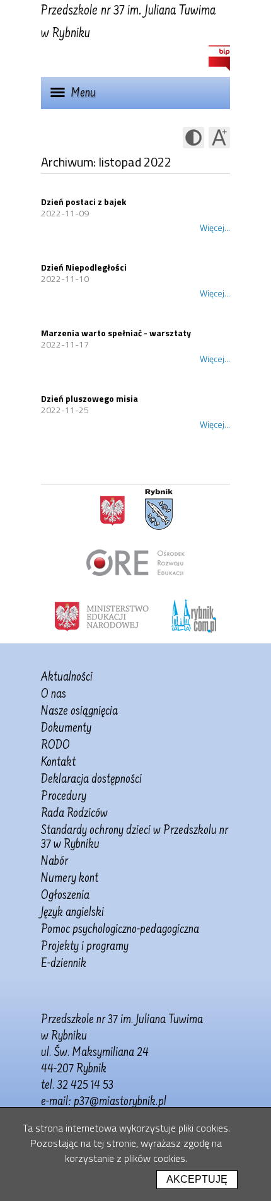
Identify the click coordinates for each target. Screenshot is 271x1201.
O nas (53, 694)
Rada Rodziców (74, 814)
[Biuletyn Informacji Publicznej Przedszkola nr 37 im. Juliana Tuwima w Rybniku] (219, 58)
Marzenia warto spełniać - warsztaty (116, 332)
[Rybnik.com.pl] (193, 615)
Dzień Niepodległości (84, 267)
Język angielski (72, 913)
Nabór (54, 862)
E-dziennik (63, 964)
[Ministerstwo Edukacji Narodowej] (102, 615)
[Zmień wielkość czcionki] (219, 137)
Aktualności (67, 677)
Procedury (63, 797)
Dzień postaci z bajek (83, 201)
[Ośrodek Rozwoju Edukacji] (135, 562)
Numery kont (69, 879)
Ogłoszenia (65, 896)
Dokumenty (66, 728)
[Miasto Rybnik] (159, 509)
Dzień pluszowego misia (89, 398)
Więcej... (215, 227)
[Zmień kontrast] (193, 137)
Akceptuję (197, 1179)
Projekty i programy (85, 947)
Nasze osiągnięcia (79, 711)
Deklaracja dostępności (91, 780)
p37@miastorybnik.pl (120, 1102)
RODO (55, 746)
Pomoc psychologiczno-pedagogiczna (120, 930)
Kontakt (58, 763)
